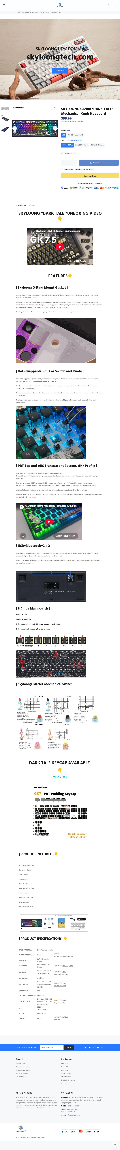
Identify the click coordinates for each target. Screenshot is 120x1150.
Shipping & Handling (23, 1067)
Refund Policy (21, 1063)
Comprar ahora (90, 176)
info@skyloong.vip (73, 1115)
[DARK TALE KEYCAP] (60, 812)
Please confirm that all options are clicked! (79, 169)
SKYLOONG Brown (97, 145)
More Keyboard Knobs (60, 984)
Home (18, 12)
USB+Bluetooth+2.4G (75, 135)
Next (55, 128)
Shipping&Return (70, 153)
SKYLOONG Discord (68, 1080)
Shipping (64, 121)
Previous (14, 128)
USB (63, 135)
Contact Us (65, 1067)
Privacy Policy (66, 1073)
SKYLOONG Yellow (82, 145)
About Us (64, 1063)
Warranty (64, 1070)
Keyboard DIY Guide (23, 1070)
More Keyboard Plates (65, 956)
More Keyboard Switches (61, 973)
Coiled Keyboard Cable (60, 1001)
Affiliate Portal (66, 1077)
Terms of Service (22, 1073)
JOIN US (69, 1047)
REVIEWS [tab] (32, 205)
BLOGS (63, 1083)
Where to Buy (21, 1077)
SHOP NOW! (60, 70)
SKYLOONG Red (67, 145)
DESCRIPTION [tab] (21, 205)
